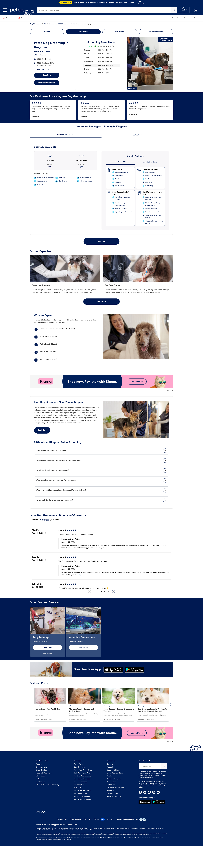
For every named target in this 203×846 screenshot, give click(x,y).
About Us (110, 767)
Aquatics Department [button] (156, 31)
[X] (145, 792)
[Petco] (21, 10)
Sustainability (112, 794)
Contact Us (40, 782)
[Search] (174, 10)
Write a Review (40, 55)
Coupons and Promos (115, 788)
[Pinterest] (149, 792)
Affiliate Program (114, 779)
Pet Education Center (82, 791)
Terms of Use (153, 783)
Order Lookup (41, 770)
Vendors (110, 776)
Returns (39, 764)
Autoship (77, 788)
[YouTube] (158, 792)
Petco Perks (78, 764)
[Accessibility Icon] (142, 819)
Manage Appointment (46, 83)
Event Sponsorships (115, 773)
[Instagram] (154, 792)
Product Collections (82, 797)
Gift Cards (111, 785)
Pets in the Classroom (82, 800)
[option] (101, 557)
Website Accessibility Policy (47, 785)
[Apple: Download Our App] (145, 802)
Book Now (47, 75)
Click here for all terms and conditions (110, 837)
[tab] (66, 135)
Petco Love (111, 782)
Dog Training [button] (119, 31)
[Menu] (5, 10)
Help (38, 779)
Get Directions (43, 69)
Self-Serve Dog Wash (82, 773)
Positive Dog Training (82, 776)
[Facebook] (140, 792)
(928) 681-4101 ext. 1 (44, 59)
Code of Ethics (113, 770)
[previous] (89, 591)
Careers (110, 764)
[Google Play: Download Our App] (158, 802)
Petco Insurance (80, 782)
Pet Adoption (79, 785)
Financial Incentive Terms (149, 785)
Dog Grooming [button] (83, 31)
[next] (113, 591)
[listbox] (101, 557)
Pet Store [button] (47, 31)
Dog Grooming (80, 767)
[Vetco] (41, 812)
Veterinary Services (82, 779)
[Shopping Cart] (195, 10)
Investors (110, 791)
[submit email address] (164, 766)
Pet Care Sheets (80, 794)
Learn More (101, 301)
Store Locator (41, 776)
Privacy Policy (75, 819)
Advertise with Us (114, 797)
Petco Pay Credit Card (83, 770)
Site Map (111, 819)
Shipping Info (41, 767)
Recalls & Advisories (44, 773)
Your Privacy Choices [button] (92, 819)
